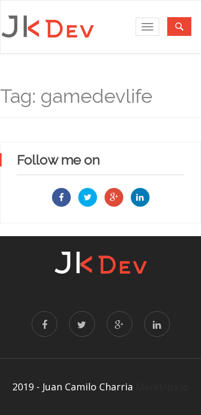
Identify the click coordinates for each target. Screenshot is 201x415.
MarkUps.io (162, 386)
